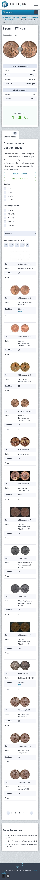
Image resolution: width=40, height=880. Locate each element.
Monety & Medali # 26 (25, 268)
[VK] (8, 876)
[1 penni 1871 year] (20, 49)
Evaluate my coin (20, 174)
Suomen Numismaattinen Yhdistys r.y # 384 (24, 343)
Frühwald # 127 (23, 454)
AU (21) (10, 196)
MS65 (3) (11, 225)
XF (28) (10, 192)
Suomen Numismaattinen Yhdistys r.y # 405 (24, 527)
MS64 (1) (11, 221)
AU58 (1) (10, 210)
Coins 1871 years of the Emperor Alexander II (22, 841)
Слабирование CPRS (20, 179)
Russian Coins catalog (10, 17)
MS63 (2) (11, 218)
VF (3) (10, 188)
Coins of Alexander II (30, 17)
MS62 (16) (11, 214)
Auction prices (10, 135)
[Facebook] (3, 876)
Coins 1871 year (11, 20)
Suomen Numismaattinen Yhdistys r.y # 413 (24, 642)
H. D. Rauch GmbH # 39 (26, 678)
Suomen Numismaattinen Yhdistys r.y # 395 (24, 418)
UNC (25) (11, 200)
